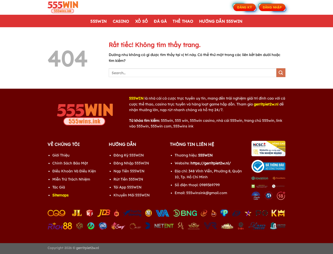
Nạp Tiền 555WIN (129, 171)
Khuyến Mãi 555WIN (131, 195)
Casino (121, 21)
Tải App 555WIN (127, 187)
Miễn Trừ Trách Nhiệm (71, 179)
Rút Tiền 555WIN (128, 179)
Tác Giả (58, 187)
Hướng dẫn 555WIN (221, 21)
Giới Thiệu (61, 155)
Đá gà (160, 21)
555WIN (98, 21)
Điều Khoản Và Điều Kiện (74, 171)
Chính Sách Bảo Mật (70, 163)
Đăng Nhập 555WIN (131, 163)
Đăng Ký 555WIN (128, 155)
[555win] (70, 7)
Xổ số (141, 21)
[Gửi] (280, 72)
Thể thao (183, 21)
